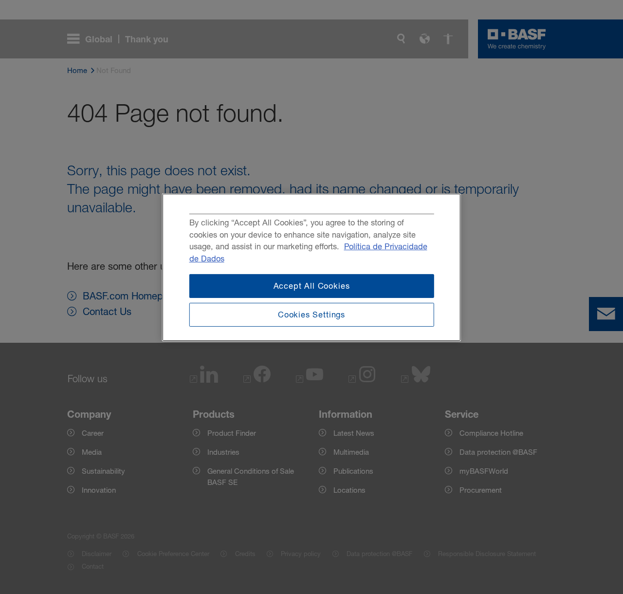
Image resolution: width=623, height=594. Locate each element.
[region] (311, 267)
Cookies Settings (311, 314)
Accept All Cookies (312, 286)
